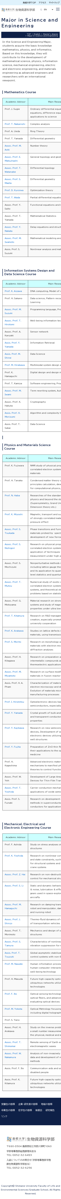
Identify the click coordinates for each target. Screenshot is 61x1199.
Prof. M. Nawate (14, 964)
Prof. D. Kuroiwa (14, 190)
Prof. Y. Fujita (13, 747)
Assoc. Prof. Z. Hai (15, 874)
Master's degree (50, 34)
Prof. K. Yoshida (14, 856)
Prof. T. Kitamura (14, 616)
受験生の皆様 (8, 1104)
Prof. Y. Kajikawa (14, 728)
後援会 (38, 1110)
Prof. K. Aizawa (13, 291)
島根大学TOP (29, 3)
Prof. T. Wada (12, 197)
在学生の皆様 (25, 1110)
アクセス (42, 3)
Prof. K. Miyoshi (14, 514)
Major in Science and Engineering (42, 36)
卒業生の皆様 (8, 1110)
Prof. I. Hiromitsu (14, 702)
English (37, 34)
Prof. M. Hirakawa (15, 365)
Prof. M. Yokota (13, 1009)
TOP (29, 34)
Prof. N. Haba (12, 495)
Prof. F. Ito (11, 994)
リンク (4, 1116)
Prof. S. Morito (13, 642)
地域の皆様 (46, 1104)
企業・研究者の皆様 (28, 1104)
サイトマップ (54, 3)
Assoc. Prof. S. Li (14, 886)
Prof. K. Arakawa (14, 631)
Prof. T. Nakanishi (15, 124)
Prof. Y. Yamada (14, 713)
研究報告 (50, 1110)
